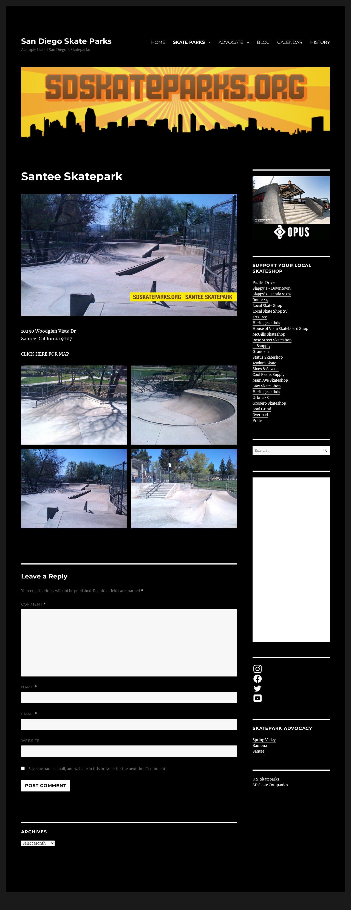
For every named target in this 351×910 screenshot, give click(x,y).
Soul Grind (262, 409)
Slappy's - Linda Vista (272, 294)
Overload (260, 415)
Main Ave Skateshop (270, 380)
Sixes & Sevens (266, 369)
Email (29, 714)
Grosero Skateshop (269, 403)
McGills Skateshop (269, 334)
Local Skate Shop (267, 305)
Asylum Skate (264, 363)
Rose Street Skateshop (272, 340)
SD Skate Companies (270, 785)
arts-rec (260, 317)
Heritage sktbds (266, 323)
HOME (158, 42)
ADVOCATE (231, 42)
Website (30, 740)
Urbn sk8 (261, 397)
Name (29, 687)
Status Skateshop (268, 357)
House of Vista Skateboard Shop (280, 328)
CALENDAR (289, 42)
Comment (33, 604)
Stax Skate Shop (267, 386)
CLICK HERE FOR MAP (45, 354)
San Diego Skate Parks (66, 41)
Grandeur (261, 351)
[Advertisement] (292, 560)
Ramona (260, 745)
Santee (258, 751)
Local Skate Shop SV (270, 311)
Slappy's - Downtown (272, 288)
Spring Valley (264, 740)
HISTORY (320, 42)
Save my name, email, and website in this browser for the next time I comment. (97, 769)
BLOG (263, 42)
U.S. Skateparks (266, 779)
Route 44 (260, 300)
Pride (257, 420)
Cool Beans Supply (268, 374)
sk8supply (261, 346)
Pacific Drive (263, 282)
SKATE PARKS (189, 42)
